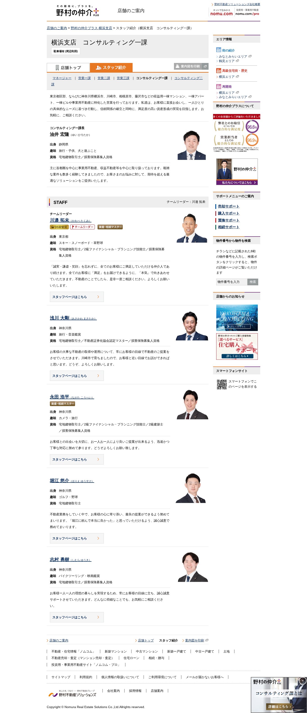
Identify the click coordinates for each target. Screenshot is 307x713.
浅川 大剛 (73, 317)
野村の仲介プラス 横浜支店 (91, 28)
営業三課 (123, 78)
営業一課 (84, 78)
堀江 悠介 (72, 480)
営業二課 (104, 78)
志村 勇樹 (70, 559)
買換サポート (229, 220)
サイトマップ (60, 677)
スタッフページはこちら (69, 297)
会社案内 (113, 691)
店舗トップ (68, 67)
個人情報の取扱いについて (120, 677)
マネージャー (62, 78)
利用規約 (86, 677)
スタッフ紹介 (111, 67)
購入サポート (229, 213)
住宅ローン (131, 658)
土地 (226, 651)
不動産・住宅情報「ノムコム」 (73, 651)
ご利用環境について (162, 677)
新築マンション (116, 651)
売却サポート (229, 206)
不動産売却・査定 (64, 658)
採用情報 (135, 691)
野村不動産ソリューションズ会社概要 (237, 4)
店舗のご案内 (57, 28)
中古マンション (147, 651)
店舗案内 (157, 691)
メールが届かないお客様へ (205, 677)
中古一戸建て (204, 651)
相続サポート (229, 227)
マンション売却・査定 (95, 658)
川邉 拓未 (70, 220)
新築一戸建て (176, 651)
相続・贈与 (156, 658)
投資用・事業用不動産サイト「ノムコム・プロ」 (86, 664)
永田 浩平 (72, 396)
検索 (253, 282)
